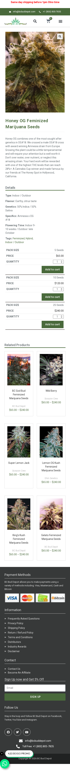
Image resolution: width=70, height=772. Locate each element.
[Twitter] (17, 732)
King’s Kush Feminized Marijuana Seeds (18, 539)
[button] (35, 21)
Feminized (19, 238)
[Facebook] (8, 732)
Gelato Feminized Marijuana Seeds (51, 537)
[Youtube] (27, 732)
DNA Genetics (51, 478)
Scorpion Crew (51, 398)
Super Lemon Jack (18, 462)
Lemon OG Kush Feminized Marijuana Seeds (51, 466)
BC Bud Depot (18, 406)
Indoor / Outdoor (14, 242)
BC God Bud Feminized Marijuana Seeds (18, 394)
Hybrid (29, 238)
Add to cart (52, 269)
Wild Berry (51, 390)
